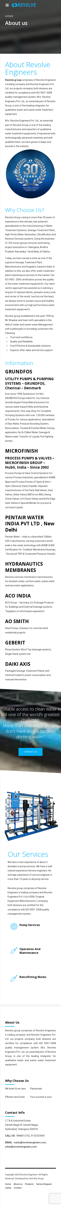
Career (8, 1188)
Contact (18, 1188)
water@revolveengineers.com (30, 1142)
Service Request (44, 1184)
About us (18, 1184)
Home (9, 16)
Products (29, 1184)
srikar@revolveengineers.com (21, 1146)
